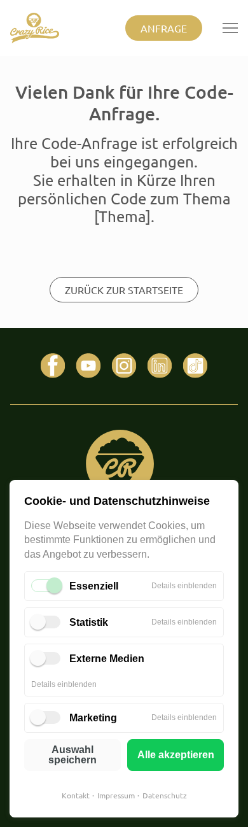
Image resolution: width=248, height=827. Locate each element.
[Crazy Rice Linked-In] (159, 366)
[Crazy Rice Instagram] (124, 366)
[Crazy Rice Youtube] (88, 366)
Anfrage (164, 28)
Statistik (88, 622)
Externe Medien (106, 658)
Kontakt (76, 795)
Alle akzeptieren (175, 754)
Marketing (93, 717)
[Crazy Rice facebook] (52, 366)
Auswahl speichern (72, 754)
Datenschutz (164, 795)
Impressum (116, 795)
